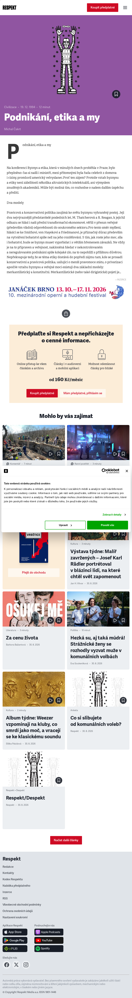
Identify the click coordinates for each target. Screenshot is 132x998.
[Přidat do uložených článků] (58, 453)
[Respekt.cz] (9, 8)
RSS (5, 898)
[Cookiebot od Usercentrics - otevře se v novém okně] (104, 471)
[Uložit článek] (116, 94)
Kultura (74, 544)
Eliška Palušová (13, 743)
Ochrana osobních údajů (18, 911)
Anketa (74, 710)
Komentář (15, 464)
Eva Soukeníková (79, 663)
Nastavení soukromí (15, 917)
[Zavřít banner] (127, 471)
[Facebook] (7, 968)
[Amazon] (15, 948)
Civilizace (10, 107)
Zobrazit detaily (112, 514)
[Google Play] (15, 940)
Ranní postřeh (82, 464)
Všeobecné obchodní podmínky (22, 904)
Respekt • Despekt (15, 790)
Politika (74, 630)
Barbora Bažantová (16, 644)
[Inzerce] (66, 292)
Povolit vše (107, 525)
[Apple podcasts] (48, 932)
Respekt (74, 731)
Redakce (8, 867)
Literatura (11, 630)
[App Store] (15, 932)
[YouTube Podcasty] (48, 940)
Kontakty (8, 873)
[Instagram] (26, 968)
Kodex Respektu (13, 879)
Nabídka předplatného (16, 885)
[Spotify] (48, 948)
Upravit (63, 525)
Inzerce (7, 892)
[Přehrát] (50, 453)
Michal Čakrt (12, 129)
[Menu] (125, 7)
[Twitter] (16, 968)
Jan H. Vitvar (76, 583)
